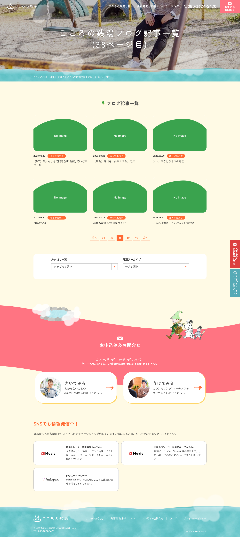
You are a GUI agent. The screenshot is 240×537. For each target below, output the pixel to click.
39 (128, 237)
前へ (94, 237)
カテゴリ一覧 (59, 259)
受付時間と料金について (152, 6)
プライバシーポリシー (195, 518)
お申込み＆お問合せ (153, 518)
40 (136, 237)
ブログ (175, 6)
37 (111, 237)
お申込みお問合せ (229, 8)
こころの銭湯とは (120, 6)
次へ (145, 237)
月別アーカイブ (132, 259)
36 (103, 237)
